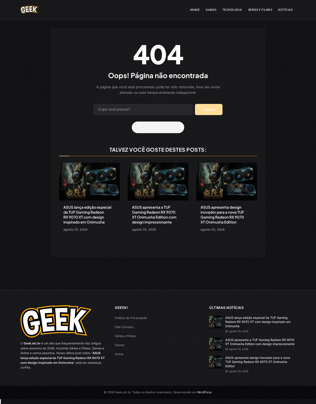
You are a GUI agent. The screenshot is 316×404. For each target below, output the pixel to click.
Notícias (285, 9)
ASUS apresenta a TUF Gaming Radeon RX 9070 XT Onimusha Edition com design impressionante (154, 214)
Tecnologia (232, 9)
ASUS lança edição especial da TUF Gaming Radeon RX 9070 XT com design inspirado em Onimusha (87, 214)
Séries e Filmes (260, 9)
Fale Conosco (124, 327)
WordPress (204, 392)
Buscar (210, 109)
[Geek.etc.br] (29, 11)
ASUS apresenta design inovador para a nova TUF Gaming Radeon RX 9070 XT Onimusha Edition (222, 214)
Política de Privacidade (131, 318)
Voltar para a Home (159, 127)
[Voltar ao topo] (0, 401)
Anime (195, 9)
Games (211, 9)
